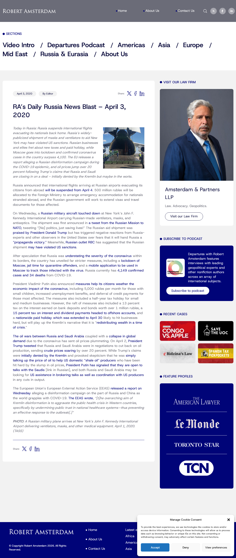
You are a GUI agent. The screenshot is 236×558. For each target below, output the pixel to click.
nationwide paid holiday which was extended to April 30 (59, 318)
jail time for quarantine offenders (52, 265)
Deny (186, 547)
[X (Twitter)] (213, 11)
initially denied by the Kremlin (44, 356)
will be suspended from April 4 (69, 190)
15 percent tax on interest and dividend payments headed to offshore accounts (74, 313)
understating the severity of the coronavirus (98, 256)
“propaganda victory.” (30, 242)
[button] (228, 520)
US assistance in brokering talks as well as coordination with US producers (87, 375)
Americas (131, 45)
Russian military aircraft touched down (70, 213)
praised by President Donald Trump (40, 233)
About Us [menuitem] (152, 11)
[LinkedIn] (231, 11)
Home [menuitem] (122, 11)
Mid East (15, 54)
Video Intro (18, 45)
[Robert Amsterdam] (29, 11)
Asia (164, 45)
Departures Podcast (76, 45)
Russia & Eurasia (64, 54)
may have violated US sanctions (52, 247)
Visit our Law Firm (184, 216)
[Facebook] (222, 11)
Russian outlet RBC (80, 242)
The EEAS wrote (80, 398)
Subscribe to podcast (187, 291)
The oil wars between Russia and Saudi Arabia (48, 336)
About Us (114, 54)
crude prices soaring (60, 351)
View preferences (216, 547)
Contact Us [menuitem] (186, 11)
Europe (193, 45)
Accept (155, 547)
